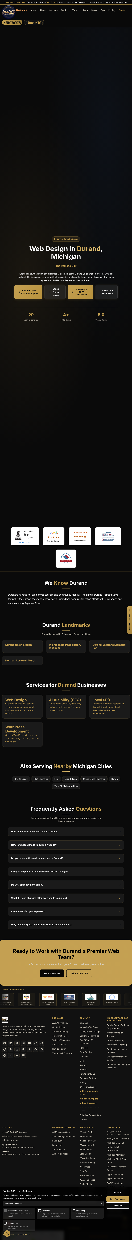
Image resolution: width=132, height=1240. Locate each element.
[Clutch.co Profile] (4, 1049)
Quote (122, 10)
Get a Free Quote (52, 973)
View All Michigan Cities (66, 786)
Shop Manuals (59, 1044)
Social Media (86, 1184)
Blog (85, 10)
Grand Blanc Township (94, 779)
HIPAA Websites (87, 1175)
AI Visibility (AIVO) (88, 1141)
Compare (84, 1056)
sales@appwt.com (10, 1140)
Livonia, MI (57, 1141)
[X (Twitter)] (17, 1043)
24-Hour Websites (88, 1087)
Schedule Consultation (90, 1115)
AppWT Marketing (115, 1174)
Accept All (117, 1205)
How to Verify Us (87, 1074)
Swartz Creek (21, 779)
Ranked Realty (59, 1049)
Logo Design (85, 1154)
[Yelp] (10, 1049)
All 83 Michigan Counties (63, 1136)
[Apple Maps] (17, 1055)
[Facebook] (4, 1043)
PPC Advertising (87, 1158)
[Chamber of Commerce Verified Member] (66, 559)
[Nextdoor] (35, 1049)
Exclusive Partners (88, 1078)
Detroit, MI (57, 1145)
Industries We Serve (89, 1027)
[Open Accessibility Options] (7, 1233)
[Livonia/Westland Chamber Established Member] (108, 536)
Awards (83, 1065)
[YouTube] (29, 1043)
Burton (114, 779)
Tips (103, 10)
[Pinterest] (41, 1043)
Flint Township (41, 779)
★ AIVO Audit (20, 10)
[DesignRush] (23, 1049)
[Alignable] (41, 1049)
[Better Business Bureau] (17, 1049)
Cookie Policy (24, 1235)
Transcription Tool (60, 1036)
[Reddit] (4, 1055)
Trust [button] (75, 10)
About (43, 10)
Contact (83, 1119)
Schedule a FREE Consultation (81, 292)
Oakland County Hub (89, 1036)
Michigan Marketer (116, 1155)
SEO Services (86, 1136)
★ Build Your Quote (89, 1099)
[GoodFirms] (29, 1049)
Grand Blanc (71, 779)
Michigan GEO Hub (115, 1143)
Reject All (118, 1192)
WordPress (85, 1167)
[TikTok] (35, 1043)
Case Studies (86, 1052)
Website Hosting (87, 1162)
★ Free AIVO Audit (88, 1103)
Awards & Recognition (13, 990)
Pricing (111, 10)
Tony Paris (50, 2)
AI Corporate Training (117, 1044)
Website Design (87, 1132)
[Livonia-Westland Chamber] (10, 1055)
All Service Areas (60, 1154)
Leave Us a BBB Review (107, 292)
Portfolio (84, 1048)
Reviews (84, 1069)
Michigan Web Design (90, 1031)
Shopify (83, 1171)
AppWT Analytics (60, 1023)
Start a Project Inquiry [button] (56, 292)
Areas (33, 10)
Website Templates (61, 1040)
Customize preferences (53, 1204)
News (94, 10)
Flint (56, 779)
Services (53, 10)
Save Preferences (117, 1199)
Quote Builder (58, 1027)
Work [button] (64, 10)
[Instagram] (23, 1043)
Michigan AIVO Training (118, 1138)
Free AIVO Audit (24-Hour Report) (29, 292)
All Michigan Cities (61, 1132)
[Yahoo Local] (23, 1055)
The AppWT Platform (62, 1053)
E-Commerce (86, 1149)
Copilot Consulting (115, 1040)
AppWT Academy (60, 1031)
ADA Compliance (87, 1180)
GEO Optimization (88, 1145)
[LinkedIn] (10, 1043)
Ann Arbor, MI (58, 1149)
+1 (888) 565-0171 (79, 973)
